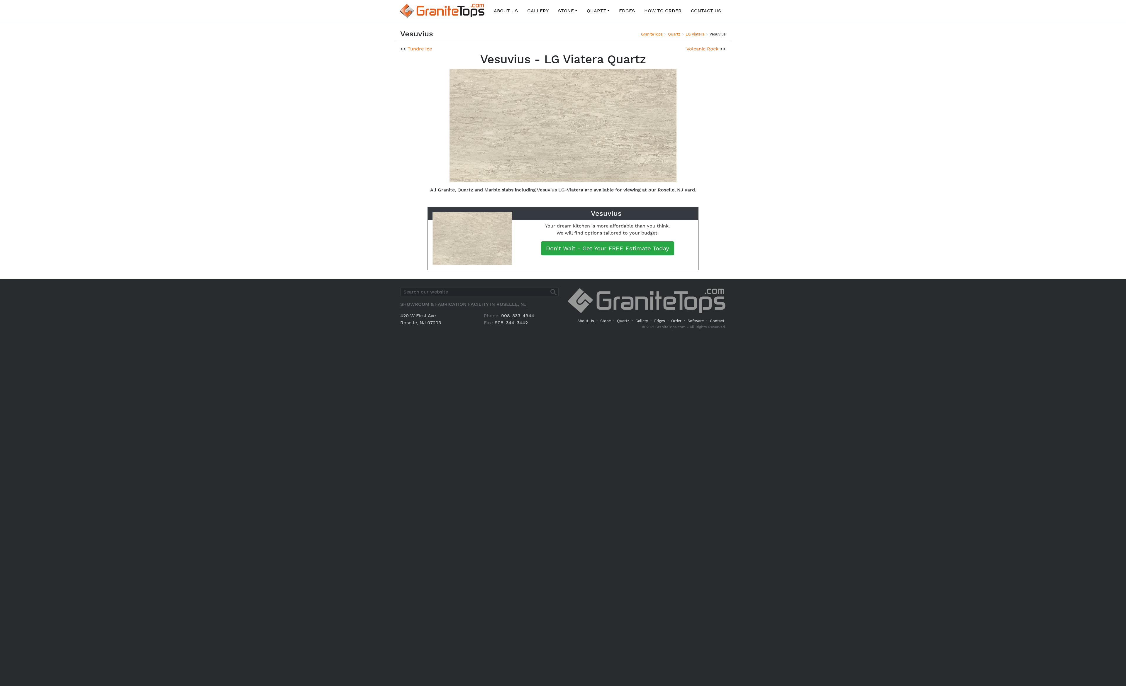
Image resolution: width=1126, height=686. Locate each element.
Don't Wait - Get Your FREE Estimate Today (607, 248)
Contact (717, 321)
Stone (566, 10)
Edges (627, 10)
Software (696, 321)
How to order (662, 10)
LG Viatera (695, 34)
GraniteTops (652, 34)
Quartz (596, 10)
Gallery (538, 10)
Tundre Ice (420, 49)
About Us (506, 10)
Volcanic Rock (702, 49)
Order (676, 321)
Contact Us (706, 10)
